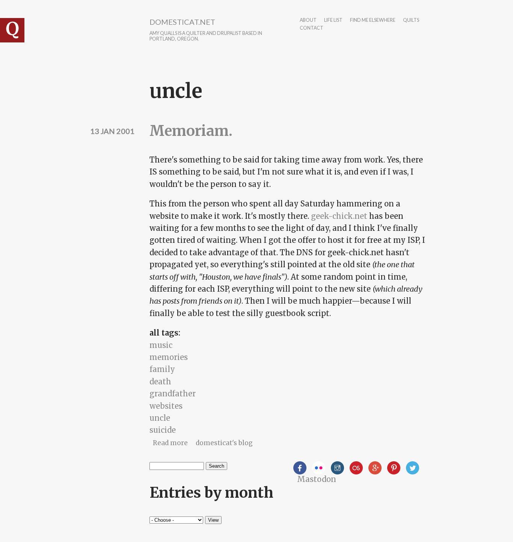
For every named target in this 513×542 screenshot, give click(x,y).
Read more (170, 443)
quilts (411, 20)
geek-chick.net (339, 216)
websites (166, 406)
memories (168, 357)
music (160, 345)
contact (311, 28)
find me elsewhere (372, 20)
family (162, 369)
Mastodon (316, 479)
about (308, 20)
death (160, 381)
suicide (162, 430)
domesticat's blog (224, 443)
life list (333, 20)
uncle (159, 418)
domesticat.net (182, 21)
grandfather (172, 393)
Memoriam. (190, 131)
